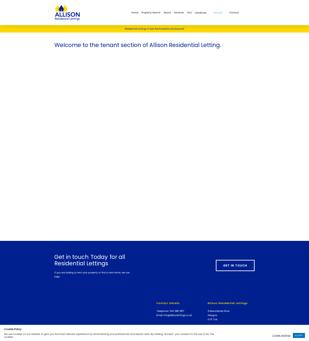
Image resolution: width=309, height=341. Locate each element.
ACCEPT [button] (299, 335)
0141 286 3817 (177, 311)
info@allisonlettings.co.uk (178, 315)
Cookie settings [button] (281, 335)
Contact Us (54, 112)
